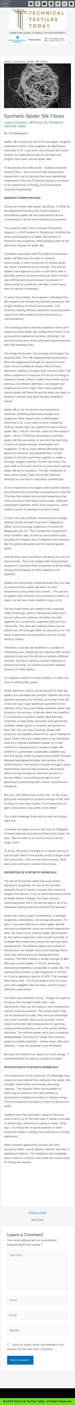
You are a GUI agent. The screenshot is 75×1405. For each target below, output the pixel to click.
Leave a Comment (15, 122)
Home (7, 61)
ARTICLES (35, 122)
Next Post (37, 1220)
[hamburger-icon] (5, 4)
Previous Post (37, 1213)
